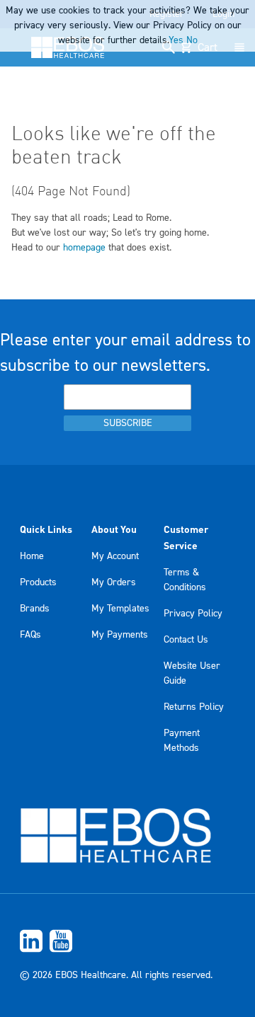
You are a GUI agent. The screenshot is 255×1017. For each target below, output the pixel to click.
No (192, 40)
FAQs (30, 634)
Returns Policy (194, 707)
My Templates (120, 608)
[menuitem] (127, 941)
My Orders (113, 582)
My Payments (119, 634)
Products (38, 582)
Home (32, 556)
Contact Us (186, 639)
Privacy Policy (193, 613)
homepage (84, 247)
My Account (115, 556)
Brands (35, 608)
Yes (176, 40)
